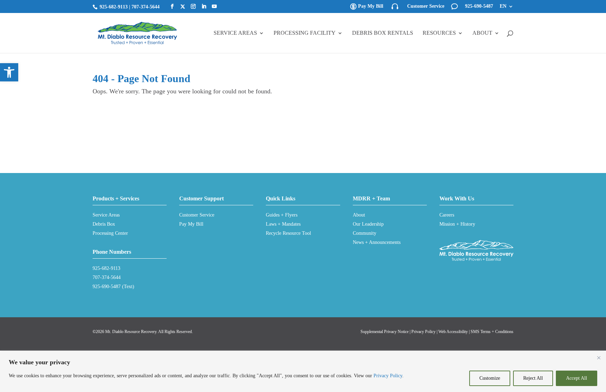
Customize (489, 378)
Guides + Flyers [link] (281, 215)
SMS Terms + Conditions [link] (492, 331)
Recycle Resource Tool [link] (288, 233)
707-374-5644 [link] (146, 6)
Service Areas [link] (235, 33)
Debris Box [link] (104, 224)
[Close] (598, 357)
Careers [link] (446, 215)
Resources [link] (439, 33)
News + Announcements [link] (376, 242)
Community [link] (364, 233)
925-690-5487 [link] (479, 6)
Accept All (576, 378)
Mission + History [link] (457, 224)
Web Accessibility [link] (453, 331)
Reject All (533, 378)
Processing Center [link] (110, 233)
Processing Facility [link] (305, 33)
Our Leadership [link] (368, 224)
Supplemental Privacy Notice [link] (385, 331)
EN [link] (503, 6)
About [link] (482, 33)
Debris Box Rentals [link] (382, 33)
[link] (9, 72)
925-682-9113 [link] (114, 6)
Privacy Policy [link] (387, 375)
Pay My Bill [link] (370, 6)
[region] (303, 372)
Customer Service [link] (425, 6)
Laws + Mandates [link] (283, 224)
